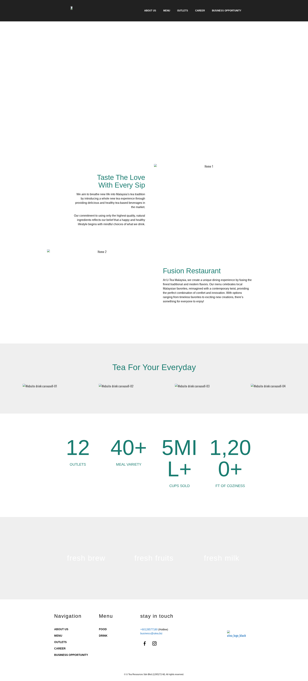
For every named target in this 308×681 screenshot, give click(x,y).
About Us (150, 10)
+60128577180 (149, 629)
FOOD (103, 629)
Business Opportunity (226, 10)
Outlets (182, 10)
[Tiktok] (164, 643)
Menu (166, 10)
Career (200, 10)
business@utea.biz (151, 633)
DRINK (103, 635)
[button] (5, 386)
